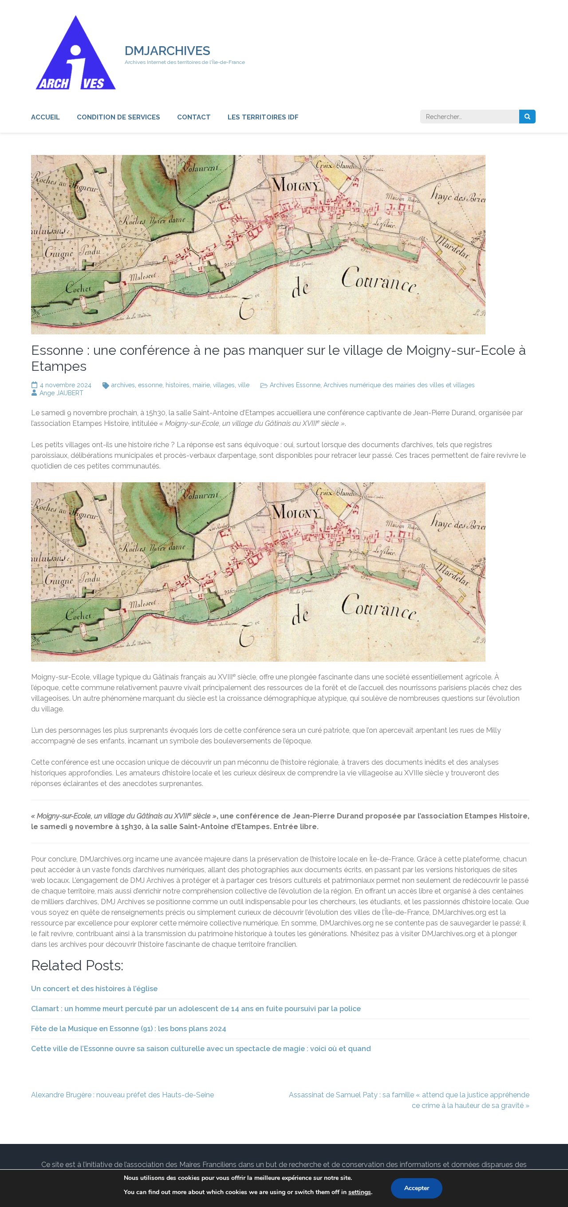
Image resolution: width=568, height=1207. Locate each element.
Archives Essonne (295, 385)
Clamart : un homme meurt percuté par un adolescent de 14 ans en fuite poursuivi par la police (196, 1009)
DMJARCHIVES (167, 51)
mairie (201, 385)
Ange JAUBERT (61, 393)
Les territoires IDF (263, 117)
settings (359, 1192)
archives (123, 385)
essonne (150, 385)
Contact (194, 117)
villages (224, 385)
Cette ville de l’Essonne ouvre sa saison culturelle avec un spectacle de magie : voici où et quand (201, 1048)
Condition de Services (118, 117)
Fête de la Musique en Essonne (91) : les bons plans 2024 (128, 1028)
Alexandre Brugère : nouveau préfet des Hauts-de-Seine (122, 1095)
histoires (177, 385)
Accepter (416, 1188)
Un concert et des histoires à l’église (94, 989)
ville (243, 385)
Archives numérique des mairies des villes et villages (399, 385)
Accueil (45, 117)
